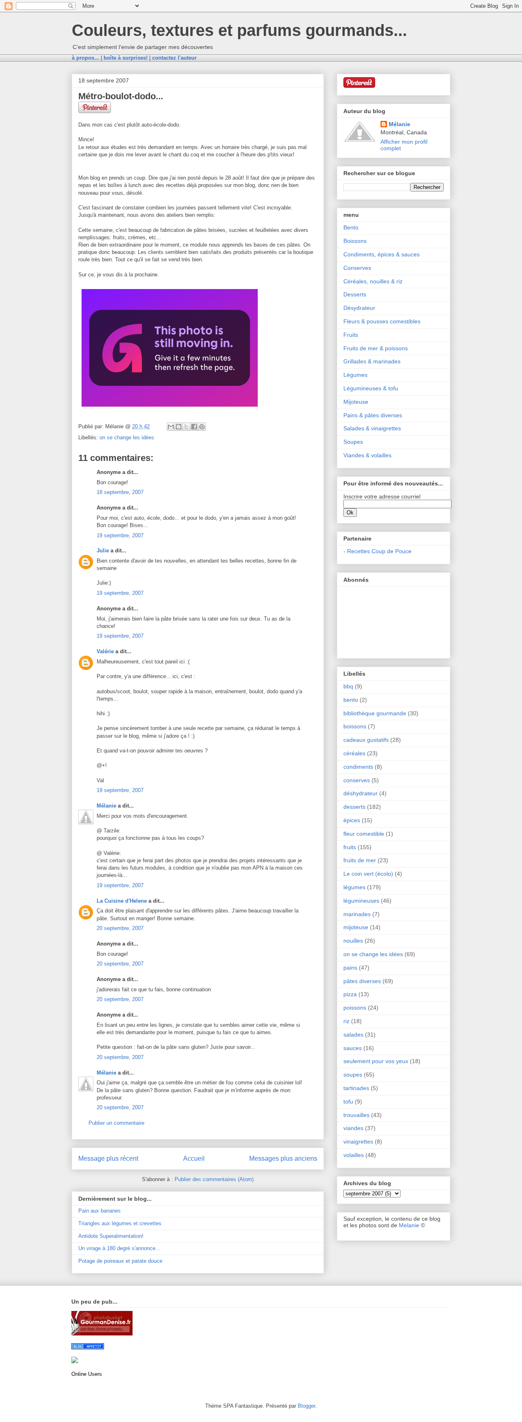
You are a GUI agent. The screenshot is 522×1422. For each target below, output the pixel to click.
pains (350, 967)
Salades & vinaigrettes (372, 428)
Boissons (355, 241)
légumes (354, 887)
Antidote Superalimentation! (111, 1236)
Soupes (353, 441)
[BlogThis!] (179, 427)
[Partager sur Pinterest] (202, 427)
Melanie (409, 1225)
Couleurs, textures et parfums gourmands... (239, 30)
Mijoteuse (355, 401)
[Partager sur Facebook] (194, 427)
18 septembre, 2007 (120, 492)
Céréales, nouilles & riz (373, 281)
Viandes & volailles (367, 455)
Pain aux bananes (99, 1211)
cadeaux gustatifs (366, 740)
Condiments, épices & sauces (381, 254)
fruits (349, 847)
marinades (357, 914)
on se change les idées (127, 437)
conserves (356, 780)
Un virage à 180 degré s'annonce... (119, 1248)
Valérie (105, 651)
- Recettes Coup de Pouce (377, 551)
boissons (354, 726)
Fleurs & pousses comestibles (381, 321)
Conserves (357, 268)
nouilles (353, 940)
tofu (348, 1101)
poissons (354, 1007)
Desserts (354, 294)
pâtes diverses (362, 981)
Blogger (306, 1406)
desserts (354, 806)
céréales (354, 753)
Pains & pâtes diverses (372, 415)
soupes (352, 1074)
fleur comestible (363, 833)
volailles (353, 1155)
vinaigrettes (358, 1141)
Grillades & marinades (371, 361)
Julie (103, 550)
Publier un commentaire (116, 1123)
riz (346, 1021)
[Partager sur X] (186, 427)
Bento (350, 227)
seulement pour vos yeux (375, 1061)
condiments (358, 766)
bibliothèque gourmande (374, 713)
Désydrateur (359, 308)
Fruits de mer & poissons (375, 348)
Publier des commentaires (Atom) (214, 1179)
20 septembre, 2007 (120, 928)
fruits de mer (359, 860)
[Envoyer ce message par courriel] (171, 427)
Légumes (355, 375)
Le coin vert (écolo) (368, 873)
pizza (350, 994)
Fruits (350, 335)
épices (351, 820)
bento (350, 700)
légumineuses (361, 900)
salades (353, 1034)
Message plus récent (108, 1158)
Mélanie (106, 806)
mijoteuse (355, 927)
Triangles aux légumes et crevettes (119, 1223)
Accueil (194, 1158)
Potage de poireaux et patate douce (120, 1261)
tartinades (356, 1088)
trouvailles (356, 1115)
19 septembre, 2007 (120, 535)
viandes (353, 1128)
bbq (348, 686)
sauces (352, 1048)
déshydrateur (360, 793)
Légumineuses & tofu (370, 388)
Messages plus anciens (283, 1158)
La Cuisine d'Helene (122, 901)
